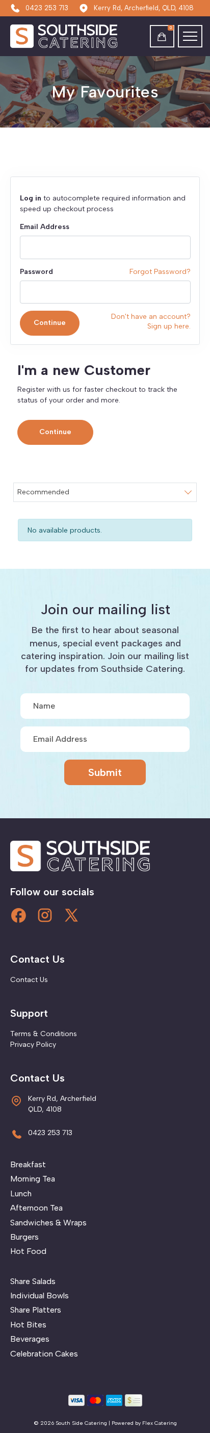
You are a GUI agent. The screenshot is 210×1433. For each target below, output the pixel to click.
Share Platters (35, 1310)
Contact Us (29, 979)
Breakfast (28, 1164)
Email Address (44, 226)
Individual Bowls (39, 1295)
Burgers (24, 1237)
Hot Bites (28, 1324)
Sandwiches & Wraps (48, 1222)
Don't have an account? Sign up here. (151, 321)
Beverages (29, 1339)
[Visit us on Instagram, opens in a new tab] (45, 915)
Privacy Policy (33, 1044)
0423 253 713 (46, 8)
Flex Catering (159, 1423)
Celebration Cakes (44, 1354)
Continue (50, 322)
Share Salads (33, 1281)
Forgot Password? (160, 271)
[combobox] (105, 492)
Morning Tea (32, 1179)
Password (36, 271)
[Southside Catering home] (57, 36)
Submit (105, 772)
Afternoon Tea (36, 1208)
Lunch (21, 1193)
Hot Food (28, 1251)
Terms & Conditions (43, 1033)
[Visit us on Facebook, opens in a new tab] (18, 915)
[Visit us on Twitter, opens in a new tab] (71, 915)
